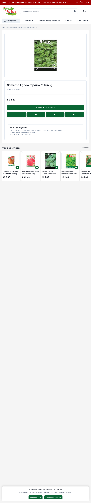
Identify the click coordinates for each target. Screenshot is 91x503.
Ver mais (85, 148)
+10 (55, 114)
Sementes (10, 27)
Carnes (68, 20)
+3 (17, 114)
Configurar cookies (53, 497)
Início (3, 27)
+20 (74, 114)
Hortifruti (29, 20)
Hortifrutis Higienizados (49, 20)
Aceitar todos (35, 497)
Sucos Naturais (84, 20)
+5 (36, 114)
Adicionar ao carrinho (45, 107)
